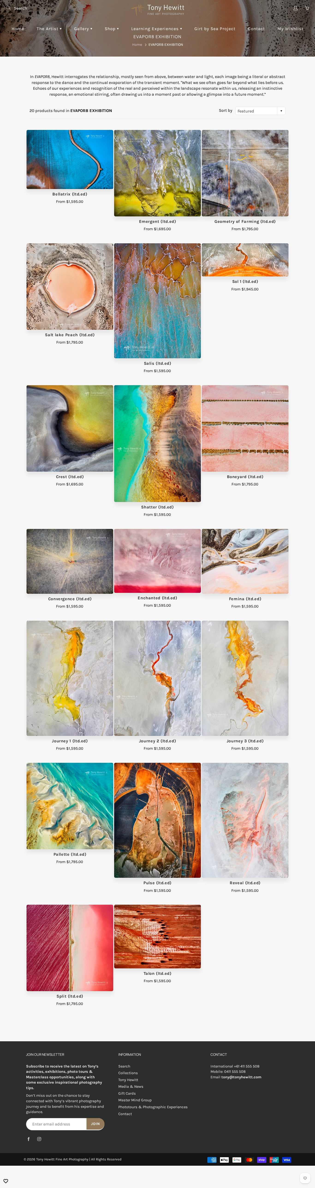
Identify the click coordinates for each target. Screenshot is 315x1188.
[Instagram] (39, 1139)
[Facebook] (28, 1139)
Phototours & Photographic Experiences (153, 1107)
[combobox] (260, 111)
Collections (128, 1073)
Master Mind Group (135, 1100)
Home (18, 28)
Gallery (82, 28)
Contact (256, 28)
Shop (111, 28)
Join (95, 1124)
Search (124, 1066)
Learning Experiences (155, 28)
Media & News (130, 1086)
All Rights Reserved (106, 1159)
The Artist (48, 28)
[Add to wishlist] (5, 1181)
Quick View (70, 159)
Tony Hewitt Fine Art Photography (62, 1159)
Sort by (225, 110)
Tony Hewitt (128, 1080)
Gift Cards (127, 1093)
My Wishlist (290, 28)
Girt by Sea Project (214, 28)
